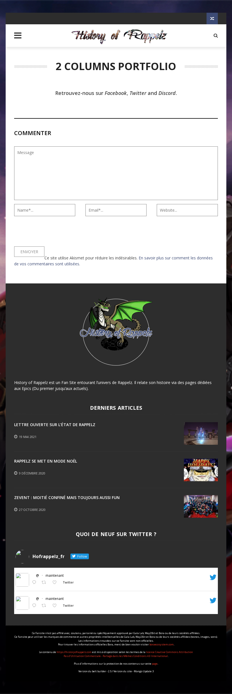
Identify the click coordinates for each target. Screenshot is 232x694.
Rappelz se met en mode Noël (45, 461)
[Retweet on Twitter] (45, 582)
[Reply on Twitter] (35, 582)
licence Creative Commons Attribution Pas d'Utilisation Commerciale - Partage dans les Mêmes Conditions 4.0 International (128, 654)
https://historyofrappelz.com (74, 652)
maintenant (55, 575)
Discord (167, 93)
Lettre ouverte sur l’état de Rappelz (54, 424)
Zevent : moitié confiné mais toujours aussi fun (67, 497)
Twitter (138, 93)
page (155, 663)
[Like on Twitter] (56, 582)
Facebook (116, 93)
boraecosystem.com (161, 644)
